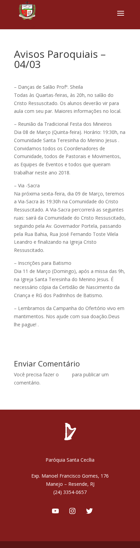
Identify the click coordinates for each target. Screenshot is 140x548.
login (65, 374)
